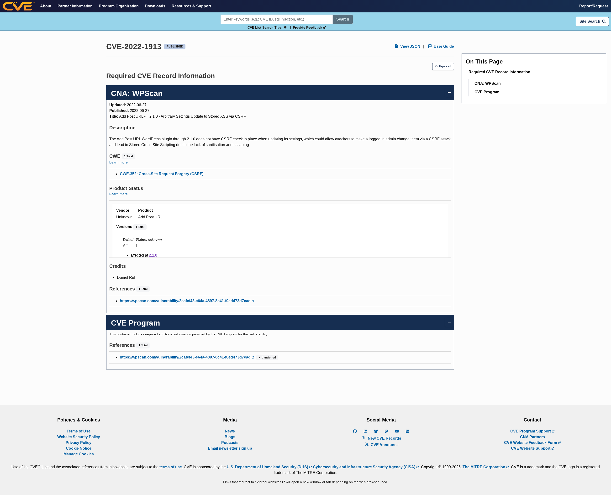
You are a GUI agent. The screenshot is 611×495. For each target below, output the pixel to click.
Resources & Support (191, 6)
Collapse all (443, 66)
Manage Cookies (78, 454)
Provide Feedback (308, 27)
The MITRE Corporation (484, 467)
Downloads (155, 6)
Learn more (118, 162)
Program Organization (119, 6)
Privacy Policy (78, 443)
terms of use (170, 467)
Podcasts (229, 443)
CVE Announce (384, 445)
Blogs (230, 437)
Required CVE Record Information (499, 72)
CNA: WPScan (487, 83)
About (45, 6)
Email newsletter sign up (230, 448)
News (230, 431)
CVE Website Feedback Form (531, 443)
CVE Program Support (531, 431)
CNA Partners (532, 437)
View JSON (409, 46)
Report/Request (593, 6)
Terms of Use (78, 431)
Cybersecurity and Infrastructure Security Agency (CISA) (364, 467)
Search (342, 19)
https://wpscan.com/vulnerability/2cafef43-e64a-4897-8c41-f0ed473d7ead (186, 301)
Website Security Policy (78, 437)
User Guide (443, 46)
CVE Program (486, 92)
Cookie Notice (78, 448)
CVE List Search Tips (265, 27)
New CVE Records (384, 438)
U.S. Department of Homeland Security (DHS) (268, 467)
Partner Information (75, 6)
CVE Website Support (531, 448)
